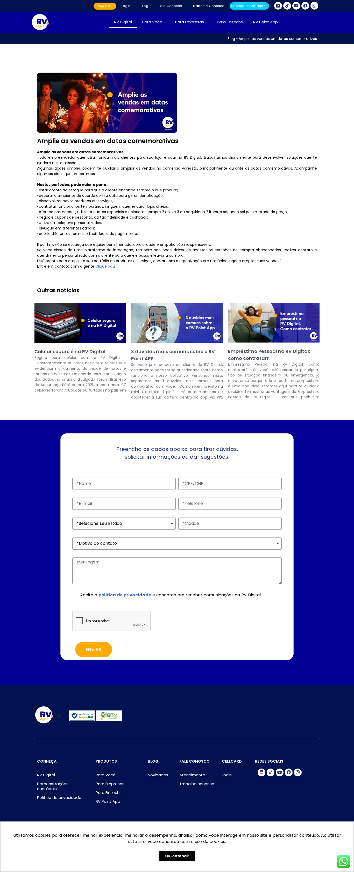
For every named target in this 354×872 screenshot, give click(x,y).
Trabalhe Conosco (208, 5)
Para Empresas (189, 22)
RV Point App (265, 22)
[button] (105, 6)
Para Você (152, 22)
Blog (144, 5)
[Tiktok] (287, 6)
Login (126, 5)
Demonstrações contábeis (52, 786)
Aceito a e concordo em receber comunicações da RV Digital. (170, 595)
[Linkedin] (278, 6)
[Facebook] (305, 6)
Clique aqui (105, 266)
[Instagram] (314, 6)
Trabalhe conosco (196, 783)
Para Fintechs (230, 22)
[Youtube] (296, 6)
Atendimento (192, 775)
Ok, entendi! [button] (177, 856)
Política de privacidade (59, 797)
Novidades (158, 775)
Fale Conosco (170, 5)
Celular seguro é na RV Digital (69, 351)
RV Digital (123, 22)
